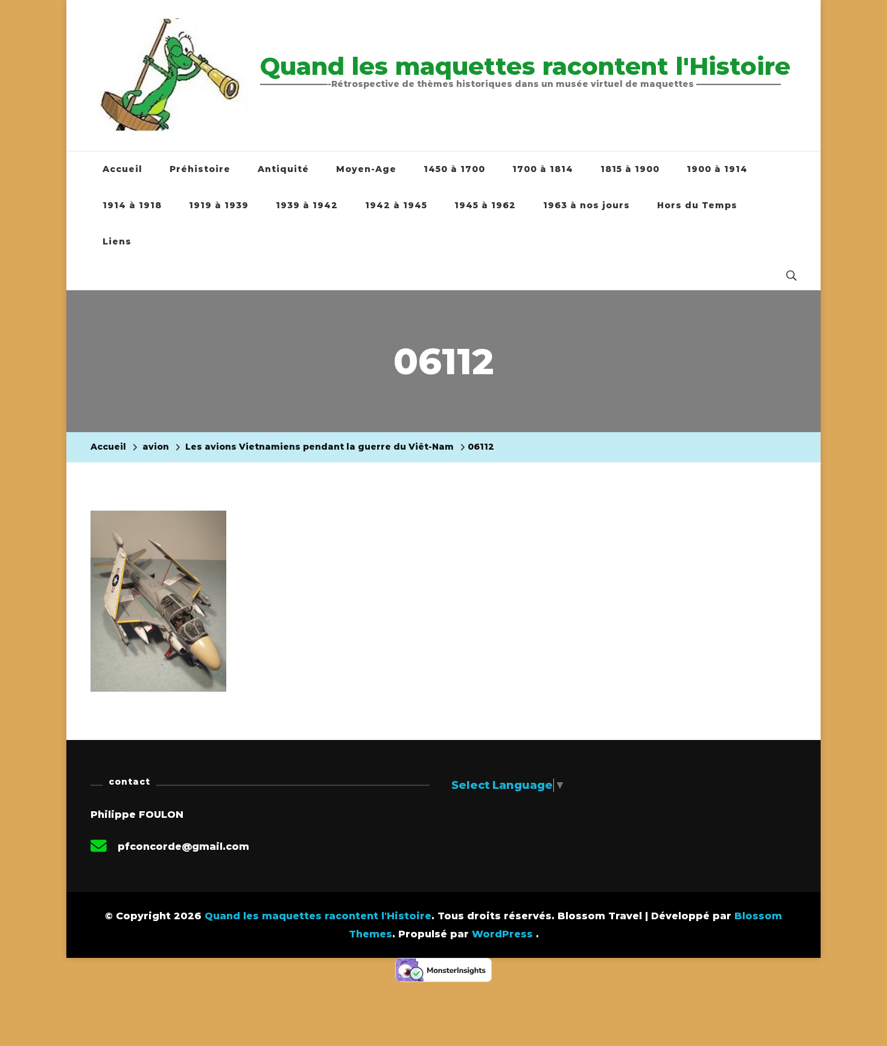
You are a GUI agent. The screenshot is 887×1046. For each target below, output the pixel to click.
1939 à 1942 (307, 205)
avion (155, 446)
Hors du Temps (697, 205)
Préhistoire (200, 169)
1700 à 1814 (542, 169)
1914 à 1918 (132, 205)
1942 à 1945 (396, 205)
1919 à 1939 (219, 205)
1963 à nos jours (586, 205)
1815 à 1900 (630, 169)
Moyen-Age (366, 169)
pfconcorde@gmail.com (183, 846)
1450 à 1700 (454, 169)
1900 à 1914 (717, 169)
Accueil (122, 169)
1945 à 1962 (485, 205)
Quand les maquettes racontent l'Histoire (525, 66)
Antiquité (283, 169)
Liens (117, 241)
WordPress (502, 934)
